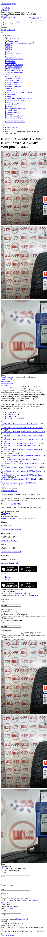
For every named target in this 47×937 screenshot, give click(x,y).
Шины (7, 35)
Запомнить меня (9, 919)
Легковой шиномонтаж (14, 65)
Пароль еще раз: (7, 885)
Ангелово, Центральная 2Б (11, 529)
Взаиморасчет (6, 381)
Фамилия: (4, 894)
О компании (9, 96)
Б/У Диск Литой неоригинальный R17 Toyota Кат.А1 (21, 463)
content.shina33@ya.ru (26, 518)
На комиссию (10, 61)
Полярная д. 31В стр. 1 (9, 541)
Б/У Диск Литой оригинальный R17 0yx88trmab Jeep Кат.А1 (23, 455)
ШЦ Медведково (11, 414)
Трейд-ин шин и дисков (14, 59)
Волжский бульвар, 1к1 (9, 563)
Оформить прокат (7, 383)
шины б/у (20, 593)
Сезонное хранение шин (14, 86)
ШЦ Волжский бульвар (14, 418)
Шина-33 (4, 16)
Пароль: (4, 881)
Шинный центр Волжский (15, 122)
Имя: (2, 601)
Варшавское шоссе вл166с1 (11, 552)
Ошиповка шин (11, 84)
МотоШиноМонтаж (12, 69)
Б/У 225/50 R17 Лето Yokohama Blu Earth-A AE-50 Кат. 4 (22, 439)
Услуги (7, 74)
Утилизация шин (11, 90)
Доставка (8, 88)
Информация (10, 94)
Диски (7, 51)
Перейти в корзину (8, 935)
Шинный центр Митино (14, 116)
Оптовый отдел (11, 110)
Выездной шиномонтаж (14, 71)
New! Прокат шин (12, 80)
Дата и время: (6, 631)
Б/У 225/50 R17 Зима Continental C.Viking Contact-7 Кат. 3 (22, 436)
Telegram (19, 20)
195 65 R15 (9, 47)
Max (18, 22)
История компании (12, 112)
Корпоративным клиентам (15, 108)
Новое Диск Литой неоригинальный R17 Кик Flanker (21, 471)
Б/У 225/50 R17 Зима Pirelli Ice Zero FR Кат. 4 (17, 443)
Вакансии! (9, 102)
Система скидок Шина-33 (14, 100)
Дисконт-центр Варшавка (14, 120)
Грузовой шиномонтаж (13, 67)
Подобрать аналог (8, 377)
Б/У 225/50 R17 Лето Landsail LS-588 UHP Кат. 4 (19, 424)
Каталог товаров (11, 127)
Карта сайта (33, 595)
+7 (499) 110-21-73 (8, 18)
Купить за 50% (6, 379)
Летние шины (13, 41)
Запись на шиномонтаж (14, 73)
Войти (4, 921)
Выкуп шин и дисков (13, 53)
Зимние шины (13, 38)
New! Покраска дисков (13, 82)
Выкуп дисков (10, 57)
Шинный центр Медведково (15, 118)
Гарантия (8, 106)
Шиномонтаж (10, 63)
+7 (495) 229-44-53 (8, 30)
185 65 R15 (9, 49)
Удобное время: (6, 610)
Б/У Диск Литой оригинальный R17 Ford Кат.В (18, 467)
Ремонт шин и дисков (13, 76)
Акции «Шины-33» (12, 104)
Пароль (3, 914)
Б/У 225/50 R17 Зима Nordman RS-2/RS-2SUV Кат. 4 (20, 445)
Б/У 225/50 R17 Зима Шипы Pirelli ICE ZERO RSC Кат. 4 (22, 428)
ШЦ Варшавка (10, 412)
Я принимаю (8, 900)
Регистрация (6, 904)
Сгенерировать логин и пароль (15, 868)
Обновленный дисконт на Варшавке (18, 98)
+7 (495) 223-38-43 (8, 518)
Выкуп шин (9, 55)
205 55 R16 (9, 45)
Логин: (3, 872)
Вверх (3, 487)
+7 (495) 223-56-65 (34, 18)
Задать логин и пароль (12, 870)
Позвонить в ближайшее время (15, 614)
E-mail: (3, 876)
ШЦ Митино (10, 416)
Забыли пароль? (22, 919)
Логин (3, 910)
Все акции (5, 385)
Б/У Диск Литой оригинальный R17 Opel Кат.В (18, 479)
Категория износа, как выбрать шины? (19, 43)
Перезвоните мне (7, 618)
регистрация (8, 908)
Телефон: (4, 605)
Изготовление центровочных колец (18, 92)
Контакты (9, 114)
